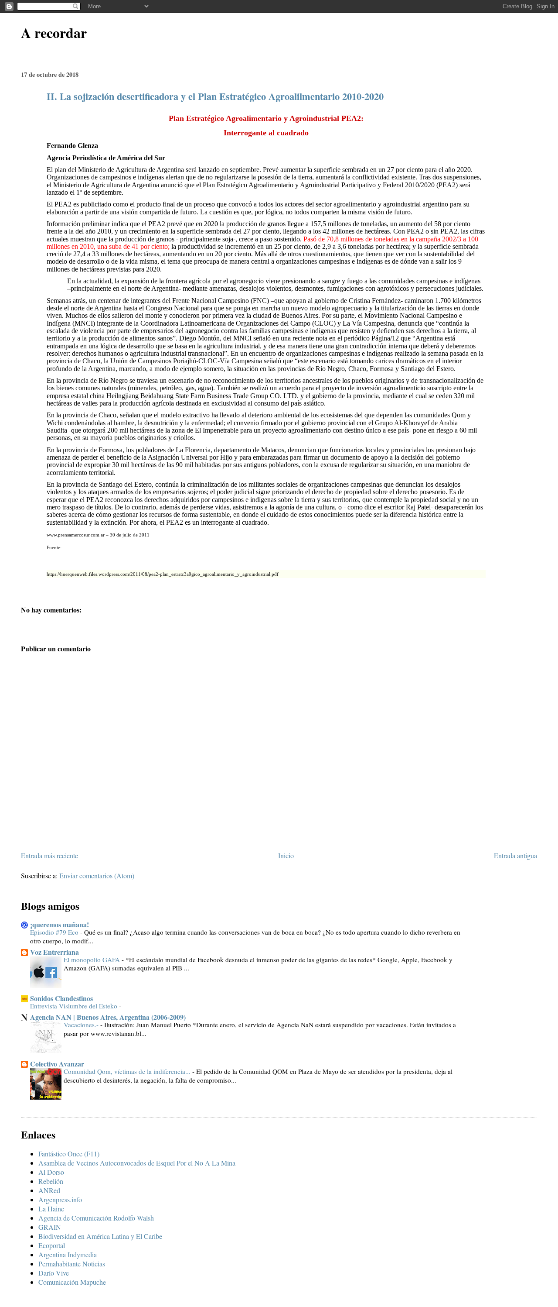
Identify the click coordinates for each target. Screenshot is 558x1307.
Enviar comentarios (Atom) (96, 875)
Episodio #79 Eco (55, 932)
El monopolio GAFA (93, 959)
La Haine (51, 1208)
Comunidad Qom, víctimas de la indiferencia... (128, 1071)
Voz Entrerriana (54, 952)
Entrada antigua (515, 855)
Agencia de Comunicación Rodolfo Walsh (96, 1217)
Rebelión (50, 1181)
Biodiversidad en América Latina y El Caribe (100, 1236)
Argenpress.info (60, 1199)
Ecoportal (51, 1245)
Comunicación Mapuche (72, 1281)
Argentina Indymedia (67, 1254)
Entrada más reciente (49, 855)
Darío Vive (53, 1272)
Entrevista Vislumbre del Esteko (74, 1005)
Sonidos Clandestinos (61, 998)
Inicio (286, 855)
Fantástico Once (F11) (68, 1153)
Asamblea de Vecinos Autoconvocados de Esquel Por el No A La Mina (136, 1162)
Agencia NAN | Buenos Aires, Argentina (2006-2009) (108, 1017)
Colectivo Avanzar (57, 1064)
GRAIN (49, 1226)
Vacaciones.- (82, 1024)
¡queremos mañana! (59, 924)
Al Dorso (51, 1171)
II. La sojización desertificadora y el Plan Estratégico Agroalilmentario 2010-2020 (215, 96)
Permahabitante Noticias (71, 1263)
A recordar (54, 32)
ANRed (49, 1190)
